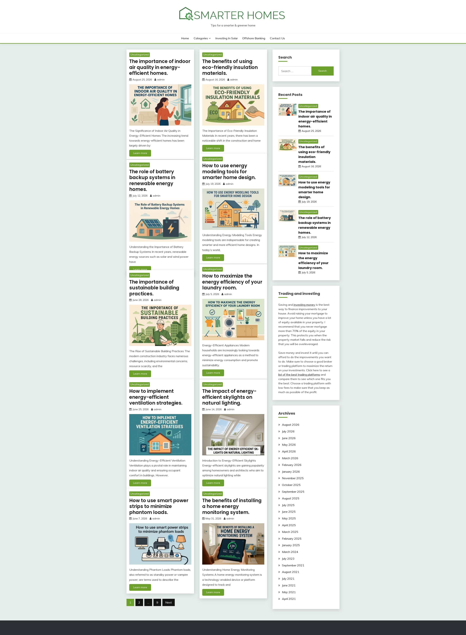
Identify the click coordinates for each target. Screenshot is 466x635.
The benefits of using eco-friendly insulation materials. (230, 67)
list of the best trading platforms (299, 374)
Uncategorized (139, 54)
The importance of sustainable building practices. (154, 288)
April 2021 (289, 599)
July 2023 (288, 558)
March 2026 (290, 458)
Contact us (277, 38)
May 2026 (289, 444)
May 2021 (289, 592)
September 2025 (293, 491)
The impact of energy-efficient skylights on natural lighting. (229, 397)
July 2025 (288, 505)
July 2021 (288, 578)
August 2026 (290, 424)
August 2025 (290, 498)
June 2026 (289, 438)
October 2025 (291, 485)
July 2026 (288, 431)
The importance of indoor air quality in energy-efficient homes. (159, 67)
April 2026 (289, 451)
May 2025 (289, 518)
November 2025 (293, 478)
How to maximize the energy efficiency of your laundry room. (232, 282)
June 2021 (289, 585)
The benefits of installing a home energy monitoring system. (232, 506)
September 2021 (293, 565)
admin (161, 79)
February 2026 (291, 465)
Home (185, 38)
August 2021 (290, 572)
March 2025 (290, 532)
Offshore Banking (253, 38)
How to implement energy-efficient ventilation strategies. (155, 397)
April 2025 (289, 525)
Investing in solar (226, 38)
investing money (304, 304)
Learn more (140, 153)
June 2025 (289, 511)
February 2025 (291, 538)
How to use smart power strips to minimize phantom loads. (158, 506)
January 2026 (291, 471)
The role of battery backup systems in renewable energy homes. (152, 180)
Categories (201, 38)
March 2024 (290, 552)
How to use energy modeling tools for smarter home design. (229, 171)
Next (168, 602)
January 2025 (291, 545)
